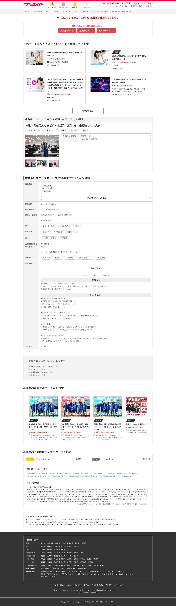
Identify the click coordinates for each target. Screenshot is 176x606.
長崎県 (56, 562)
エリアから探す (46, 568)
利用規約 (87, 585)
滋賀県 (63, 546)
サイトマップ (118, 585)
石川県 (69, 556)
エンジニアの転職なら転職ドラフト (88, 592)
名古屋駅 (76, 565)
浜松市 (69, 565)
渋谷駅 (43, 565)
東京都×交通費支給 (64, 473)
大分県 (69, 562)
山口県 (69, 559)
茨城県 (71, 543)
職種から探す (71, 568)
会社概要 (109, 585)
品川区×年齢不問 (115, 473)
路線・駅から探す (59, 568)
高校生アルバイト (81, 572)
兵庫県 (49, 546)
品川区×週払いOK (101, 473)
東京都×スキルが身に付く (82, 473)
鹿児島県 (83, 562)
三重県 (63, 549)
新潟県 (49, 556)
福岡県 (43, 562)
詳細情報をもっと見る (97, 198)
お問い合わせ (77, 585)
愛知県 (43, 549)
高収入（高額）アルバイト (64, 572)
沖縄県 (90, 562)
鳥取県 (43, 559)
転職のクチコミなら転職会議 (72, 590)
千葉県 (64, 543)
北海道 (43, 553)
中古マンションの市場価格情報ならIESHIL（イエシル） (102, 590)
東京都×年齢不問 (48, 473)
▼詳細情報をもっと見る (36, 375)
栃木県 (77, 543)
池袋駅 (56, 565)
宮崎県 (76, 562)
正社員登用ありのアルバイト (50, 574)
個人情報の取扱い (98, 585)
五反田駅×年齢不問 (72, 476)
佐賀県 (49, 562)
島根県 (49, 559)
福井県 (76, 556)
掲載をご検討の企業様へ (143, 3)
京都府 (56, 546)
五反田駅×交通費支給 (89, 476)
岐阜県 (49, 549)
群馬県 (84, 543)
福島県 (82, 553)
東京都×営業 (126, 476)
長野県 (56, 556)
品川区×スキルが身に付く (36, 476)
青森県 (49, 553)
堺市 (89, 565)
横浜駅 (63, 565)
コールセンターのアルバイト (100, 574)
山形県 (76, 553)
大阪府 (43, 546)
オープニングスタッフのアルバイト (123, 574)
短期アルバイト (122, 572)
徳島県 (76, 559)
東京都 (43, 543)
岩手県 (56, 553)
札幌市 (102, 565)
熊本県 (63, 562)
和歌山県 (76, 546)
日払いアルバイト (109, 572)
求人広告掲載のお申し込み (62, 585)
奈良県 (69, 546)
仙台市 (96, 565)
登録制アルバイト (95, 572)
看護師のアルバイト (68, 574)
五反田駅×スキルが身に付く (109, 476)
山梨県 (43, 556)
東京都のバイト (67, 31)
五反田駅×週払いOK (55, 476)
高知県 (96, 559)
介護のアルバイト (82, 574)
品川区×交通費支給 (131, 473)
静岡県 (56, 549)
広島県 (63, 559)
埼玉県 (57, 543)
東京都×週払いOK (33, 473)
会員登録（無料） (137, 6)
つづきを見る (88, 111)
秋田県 (69, 553)
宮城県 (63, 553)
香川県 (82, 559)
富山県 (63, 556)
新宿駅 (49, 565)
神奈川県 (50, 543)
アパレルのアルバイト (48, 576)
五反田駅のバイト (106, 31)
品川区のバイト (86, 31)
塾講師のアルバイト (47, 572)
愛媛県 (89, 559)
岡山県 (56, 559)
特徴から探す (82, 568)
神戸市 (84, 565)
